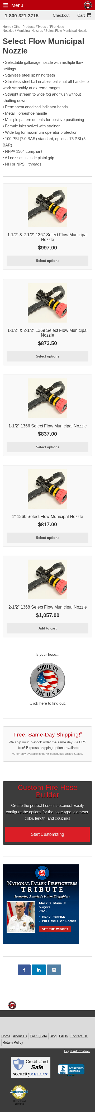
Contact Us (79, 1036)
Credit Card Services (19, 1102)
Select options (47, 261)
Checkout (61, 15)
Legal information (77, 1050)
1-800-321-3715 (22, 15)
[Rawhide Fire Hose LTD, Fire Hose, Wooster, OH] (71, 1070)
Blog (53, 1036)
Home (7, 27)
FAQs (63, 1036)
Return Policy (13, 1042)
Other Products (24, 27)
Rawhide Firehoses (88, 5)
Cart (81, 15)
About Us (20, 1036)
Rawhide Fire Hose (12, 1005)
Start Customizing (47, 834)
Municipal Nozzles (30, 31)
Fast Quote (38, 1036)
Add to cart (47, 628)
